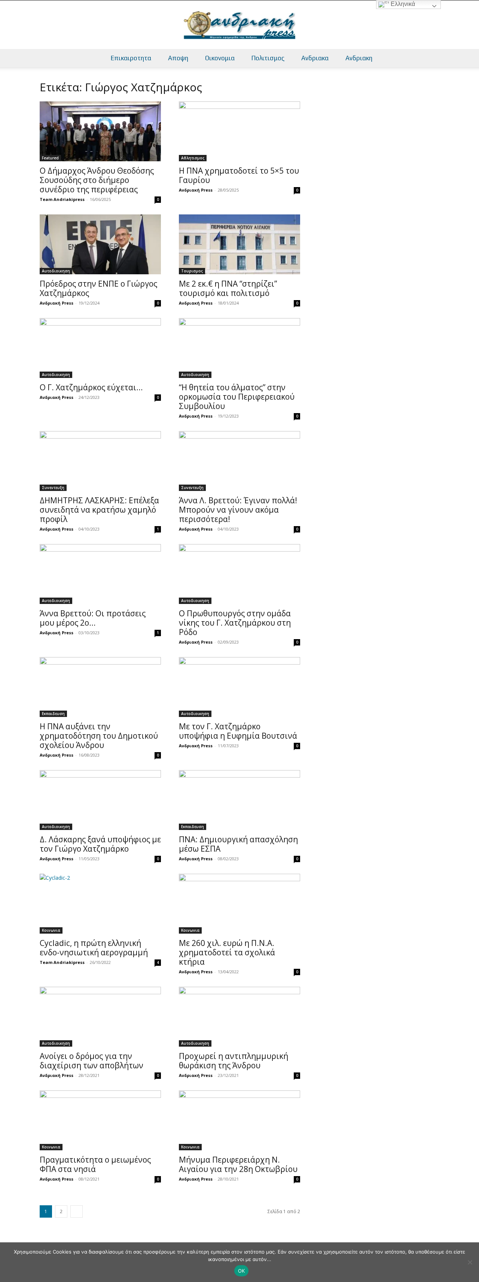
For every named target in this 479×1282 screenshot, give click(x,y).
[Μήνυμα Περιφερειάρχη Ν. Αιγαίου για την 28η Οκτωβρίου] (239, 1120)
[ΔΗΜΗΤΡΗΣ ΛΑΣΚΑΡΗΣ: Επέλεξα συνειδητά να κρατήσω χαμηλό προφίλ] (100, 461)
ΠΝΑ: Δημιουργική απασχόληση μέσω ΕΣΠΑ (238, 844)
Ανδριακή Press (196, 190)
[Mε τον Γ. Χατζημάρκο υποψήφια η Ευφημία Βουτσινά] (239, 687)
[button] (470, 58)
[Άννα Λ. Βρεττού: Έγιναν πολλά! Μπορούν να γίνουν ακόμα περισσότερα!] (239, 461)
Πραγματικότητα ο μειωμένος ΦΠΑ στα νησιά (95, 1164)
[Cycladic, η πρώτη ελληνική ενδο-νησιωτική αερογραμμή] (100, 904)
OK (241, 1271)
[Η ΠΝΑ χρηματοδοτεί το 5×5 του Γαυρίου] (239, 131)
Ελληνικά (402, 4)
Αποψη (178, 58)
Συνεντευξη (53, 487)
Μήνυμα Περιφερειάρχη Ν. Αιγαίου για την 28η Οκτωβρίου (238, 1164)
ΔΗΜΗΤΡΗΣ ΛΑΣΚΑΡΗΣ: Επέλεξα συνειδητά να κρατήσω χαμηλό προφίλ (99, 509)
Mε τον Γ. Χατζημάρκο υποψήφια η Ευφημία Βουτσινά (238, 731)
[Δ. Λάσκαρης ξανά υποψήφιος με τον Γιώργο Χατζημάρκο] (100, 800)
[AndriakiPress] (239, 25)
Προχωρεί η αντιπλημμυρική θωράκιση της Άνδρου (233, 1061)
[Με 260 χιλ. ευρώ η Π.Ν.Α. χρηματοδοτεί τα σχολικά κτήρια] (239, 904)
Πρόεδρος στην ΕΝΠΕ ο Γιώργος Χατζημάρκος (98, 288)
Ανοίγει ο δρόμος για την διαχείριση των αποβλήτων (91, 1061)
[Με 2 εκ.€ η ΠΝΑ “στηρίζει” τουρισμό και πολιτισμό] (239, 244)
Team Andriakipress (62, 199)
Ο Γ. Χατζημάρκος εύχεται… (91, 387)
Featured (50, 158)
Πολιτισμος (267, 58)
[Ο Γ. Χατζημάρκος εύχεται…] (100, 348)
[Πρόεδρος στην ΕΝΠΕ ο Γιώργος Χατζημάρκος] (100, 244)
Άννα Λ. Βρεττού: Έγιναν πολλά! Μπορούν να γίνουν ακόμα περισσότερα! (238, 509)
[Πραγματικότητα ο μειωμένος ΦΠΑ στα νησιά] (100, 1120)
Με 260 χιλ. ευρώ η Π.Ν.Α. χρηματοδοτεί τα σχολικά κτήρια (227, 952)
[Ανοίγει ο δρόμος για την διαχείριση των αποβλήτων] (100, 1017)
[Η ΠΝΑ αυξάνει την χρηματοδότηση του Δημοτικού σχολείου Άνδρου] (100, 687)
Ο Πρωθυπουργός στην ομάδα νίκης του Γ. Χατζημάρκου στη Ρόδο (235, 622)
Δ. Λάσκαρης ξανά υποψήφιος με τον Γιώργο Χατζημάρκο (100, 844)
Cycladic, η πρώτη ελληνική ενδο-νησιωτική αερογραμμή (94, 948)
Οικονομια (220, 58)
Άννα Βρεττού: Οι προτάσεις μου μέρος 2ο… (93, 618)
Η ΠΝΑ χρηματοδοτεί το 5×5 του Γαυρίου (239, 175)
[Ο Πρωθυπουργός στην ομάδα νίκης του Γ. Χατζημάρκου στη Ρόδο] (239, 574)
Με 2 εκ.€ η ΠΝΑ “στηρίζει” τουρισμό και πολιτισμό (228, 288)
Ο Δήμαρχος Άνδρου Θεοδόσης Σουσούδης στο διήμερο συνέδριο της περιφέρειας (97, 180)
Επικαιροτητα (131, 58)
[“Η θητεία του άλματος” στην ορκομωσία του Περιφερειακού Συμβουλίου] (239, 348)
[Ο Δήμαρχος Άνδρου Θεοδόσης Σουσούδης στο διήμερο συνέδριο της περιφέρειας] (100, 131)
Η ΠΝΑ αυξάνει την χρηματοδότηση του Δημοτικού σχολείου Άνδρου (99, 735)
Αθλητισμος (192, 158)
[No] (469, 1262)
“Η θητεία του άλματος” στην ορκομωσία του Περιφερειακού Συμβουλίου (237, 396)
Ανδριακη (358, 58)
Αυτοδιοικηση (56, 271)
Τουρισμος (192, 271)
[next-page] (76, 1211)
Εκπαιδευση (53, 713)
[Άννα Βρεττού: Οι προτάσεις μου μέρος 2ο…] (100, 574)
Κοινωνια (51, 930)
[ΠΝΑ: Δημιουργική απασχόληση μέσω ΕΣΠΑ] (239, 800)
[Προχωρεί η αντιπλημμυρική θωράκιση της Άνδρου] (239, 1017)
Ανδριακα (315, 58)
